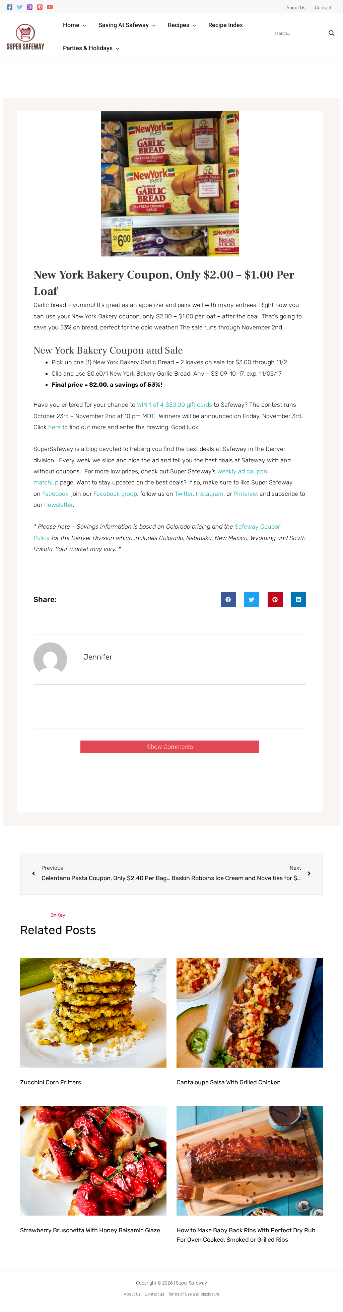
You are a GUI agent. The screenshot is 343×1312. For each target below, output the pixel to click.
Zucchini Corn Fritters (50, 1082)
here (54, 427)
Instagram (209, 493)
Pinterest (246, 493)
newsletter (58, 505)
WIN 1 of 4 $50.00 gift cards (174, 404)
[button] (82, 24)
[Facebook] (10, 7)
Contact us (154, 1294)
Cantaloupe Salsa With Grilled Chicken (229, 1082)
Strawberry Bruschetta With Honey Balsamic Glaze (90, 1230)
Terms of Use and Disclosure (193, 1294)
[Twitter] (20, 7)
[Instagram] (30, 7)
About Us (132, 1294)
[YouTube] (50, 7)
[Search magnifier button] (331, 33)
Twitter (184, 493)
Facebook (55, 493)
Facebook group (115, 493)
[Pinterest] (40, 7)
